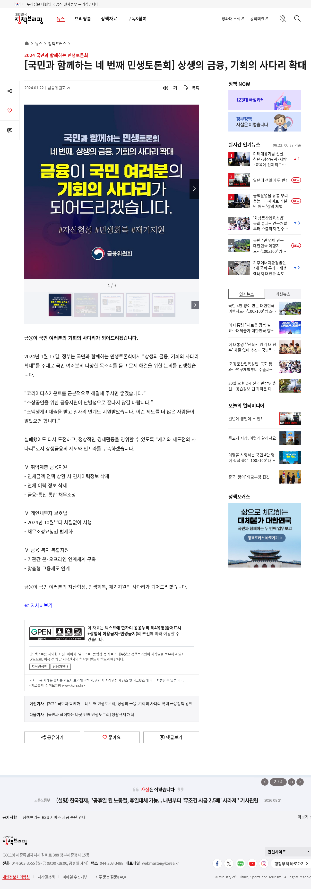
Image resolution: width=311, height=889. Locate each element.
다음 (194, 189)
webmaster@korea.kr (160, 863)
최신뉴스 (283, 294)
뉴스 (61, 18)
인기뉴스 (246, 294)
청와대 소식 (231, 18)
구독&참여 (137, 18)
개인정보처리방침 (16, 876)
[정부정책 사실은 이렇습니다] (264, 122)
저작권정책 (39, 666)
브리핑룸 (83, 18)
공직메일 (257, 18)
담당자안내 (61, 666)
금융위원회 (58, 88)
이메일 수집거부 (75, 876)
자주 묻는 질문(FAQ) (110, 876)
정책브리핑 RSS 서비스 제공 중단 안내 (54, 817)
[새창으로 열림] (185, 88)
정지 (291, 782)
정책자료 (109, 18)
